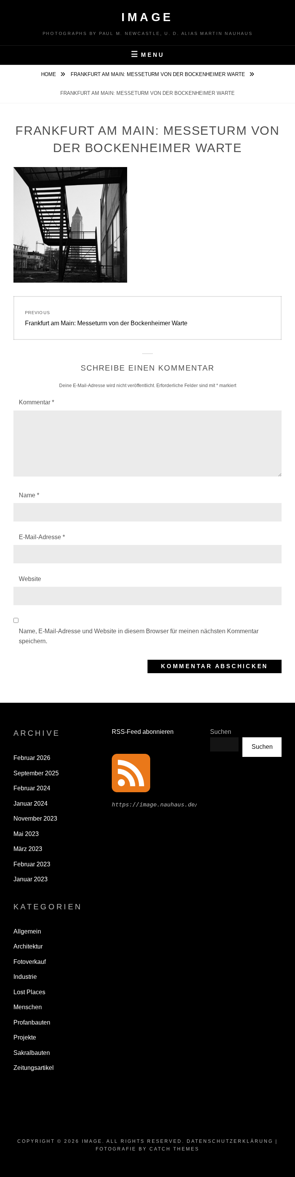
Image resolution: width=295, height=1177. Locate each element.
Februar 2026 (31, 758)
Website (30, 579)
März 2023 (27, 849)
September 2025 (36, 773)
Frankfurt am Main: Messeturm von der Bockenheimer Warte (159, 74)
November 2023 (35, 818)
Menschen (27, 1007)
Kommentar (36, 402)
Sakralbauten (31, 1053)
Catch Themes (174, 1149)
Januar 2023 (30, 879)
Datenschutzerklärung (230, 1141)
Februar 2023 (31, 864)
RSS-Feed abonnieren (143, 731)
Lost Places (29, 992)
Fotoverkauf (29, 961)
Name (29, 495)
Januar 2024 (30, 803)
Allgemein (27, 931)
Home (49, 74)
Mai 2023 (26, 834)
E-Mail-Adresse (42, 537)
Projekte (24, 1037)
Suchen (220, 731)
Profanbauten (31, 1022)
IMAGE (147, 17)
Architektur (28, 946)
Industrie (25, 976)
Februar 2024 (31, 788)
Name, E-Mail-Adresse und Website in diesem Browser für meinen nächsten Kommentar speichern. (139, 636)
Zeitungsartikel (33, 1067)
